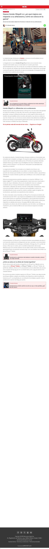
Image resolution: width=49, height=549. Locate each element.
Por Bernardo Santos (10, 25)
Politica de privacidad (35, 541)
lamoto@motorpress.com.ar (24, 540)
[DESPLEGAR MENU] (1, 6)
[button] (24, 86)
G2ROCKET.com (27, 546)
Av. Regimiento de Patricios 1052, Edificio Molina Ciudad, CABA (24, 538)
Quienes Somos (12, 541)
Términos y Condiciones (22, 541)
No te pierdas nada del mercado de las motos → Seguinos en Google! (22, 124)
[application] (24, 86)
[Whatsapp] (45, 25)
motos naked (6, 11)
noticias (5, 9)
